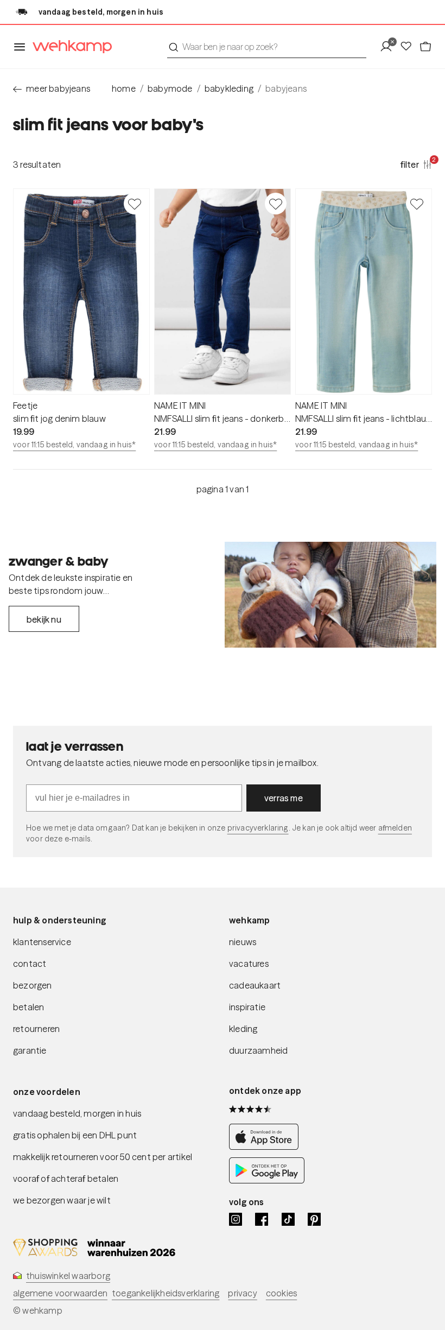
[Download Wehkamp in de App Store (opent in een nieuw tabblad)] (266, 1146)
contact (29, 963)
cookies (281, 1293)
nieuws (242, 941)
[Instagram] (235, 1219)
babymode (170, 88)
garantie (30, 1050)
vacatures (249, 963)
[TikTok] (288, 1219)
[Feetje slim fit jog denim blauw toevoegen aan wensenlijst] (134, 203)
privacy (242, 1293)
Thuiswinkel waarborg (68, 1275)
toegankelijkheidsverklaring (165, 1293)
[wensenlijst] (409, 46)
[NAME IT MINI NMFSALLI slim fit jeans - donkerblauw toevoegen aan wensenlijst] (276, 203)
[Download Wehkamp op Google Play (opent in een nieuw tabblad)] (266, 1180)
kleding (243, 1028)
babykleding (229, 88)
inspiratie (247, 1007)
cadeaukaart (255, 985)
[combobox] (266, 46)
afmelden (395, 828)
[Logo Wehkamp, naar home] (69, 47)
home (124, 88)
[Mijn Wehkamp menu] (389, 46)
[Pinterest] (314, 1219)
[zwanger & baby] (330, 595)
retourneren (36, 1028)
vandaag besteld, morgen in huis (77, 1113)
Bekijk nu (44, 619)
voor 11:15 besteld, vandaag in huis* (74, 444)
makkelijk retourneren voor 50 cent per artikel (102, 1156)
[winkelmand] (425, 46)
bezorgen (32, 985)
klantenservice (42, 941)
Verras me (283, 798)
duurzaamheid (258, 1050)
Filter (416, 164)
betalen (28, 1007)
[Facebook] (261, 1219)
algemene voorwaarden (60, 1293)
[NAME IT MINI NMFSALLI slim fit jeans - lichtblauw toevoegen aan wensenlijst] (417, 203)
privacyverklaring (258, 828)
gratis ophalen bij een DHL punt (75, 1135)
